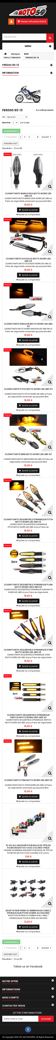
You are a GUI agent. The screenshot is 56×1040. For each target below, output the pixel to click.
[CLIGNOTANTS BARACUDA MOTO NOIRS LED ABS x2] (28, 171)
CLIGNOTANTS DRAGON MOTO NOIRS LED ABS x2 (28, 325)
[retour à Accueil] (5, 54)
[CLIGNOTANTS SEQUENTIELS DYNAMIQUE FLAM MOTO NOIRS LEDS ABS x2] (28, 563)
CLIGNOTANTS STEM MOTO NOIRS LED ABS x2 (28, 780)
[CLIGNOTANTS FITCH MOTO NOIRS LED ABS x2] (28, 367)
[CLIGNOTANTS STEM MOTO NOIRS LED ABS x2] (28, 758)
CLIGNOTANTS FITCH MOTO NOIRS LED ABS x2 (28, 389)
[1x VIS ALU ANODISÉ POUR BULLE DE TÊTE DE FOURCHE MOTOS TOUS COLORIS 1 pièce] (28, 823)
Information (10, 73)
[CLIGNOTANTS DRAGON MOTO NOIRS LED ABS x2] (28, 302)
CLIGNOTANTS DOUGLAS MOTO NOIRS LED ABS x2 (28, 260)
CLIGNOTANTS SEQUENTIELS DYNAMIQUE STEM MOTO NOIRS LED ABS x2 (28, 651)
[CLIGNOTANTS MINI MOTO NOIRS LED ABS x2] (28, 432)
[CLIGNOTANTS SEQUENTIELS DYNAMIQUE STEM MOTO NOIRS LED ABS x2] (28, 628)
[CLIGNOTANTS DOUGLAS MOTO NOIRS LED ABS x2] (28, 237)
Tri (3, 117)
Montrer (6, 122)
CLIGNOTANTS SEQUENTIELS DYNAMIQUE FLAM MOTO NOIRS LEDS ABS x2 (28, 586)
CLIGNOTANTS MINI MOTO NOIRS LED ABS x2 (28, 454)
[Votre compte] (11, 22)
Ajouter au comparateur (29, 214)
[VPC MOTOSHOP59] (28, 10)
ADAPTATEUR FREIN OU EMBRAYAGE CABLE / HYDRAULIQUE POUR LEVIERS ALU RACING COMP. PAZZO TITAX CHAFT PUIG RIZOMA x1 (28, 913)
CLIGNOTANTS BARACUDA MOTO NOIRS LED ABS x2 (28, 194)
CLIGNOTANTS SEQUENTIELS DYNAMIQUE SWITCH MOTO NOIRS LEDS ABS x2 (28, 716)
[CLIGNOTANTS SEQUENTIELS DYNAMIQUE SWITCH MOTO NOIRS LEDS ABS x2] (28, 693)
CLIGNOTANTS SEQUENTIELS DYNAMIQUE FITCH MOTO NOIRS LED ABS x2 (28, 520)
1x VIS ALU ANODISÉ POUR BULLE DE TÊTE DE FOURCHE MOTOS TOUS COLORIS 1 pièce (28, 846)
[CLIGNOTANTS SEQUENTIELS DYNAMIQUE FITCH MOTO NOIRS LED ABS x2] (28, 497)
